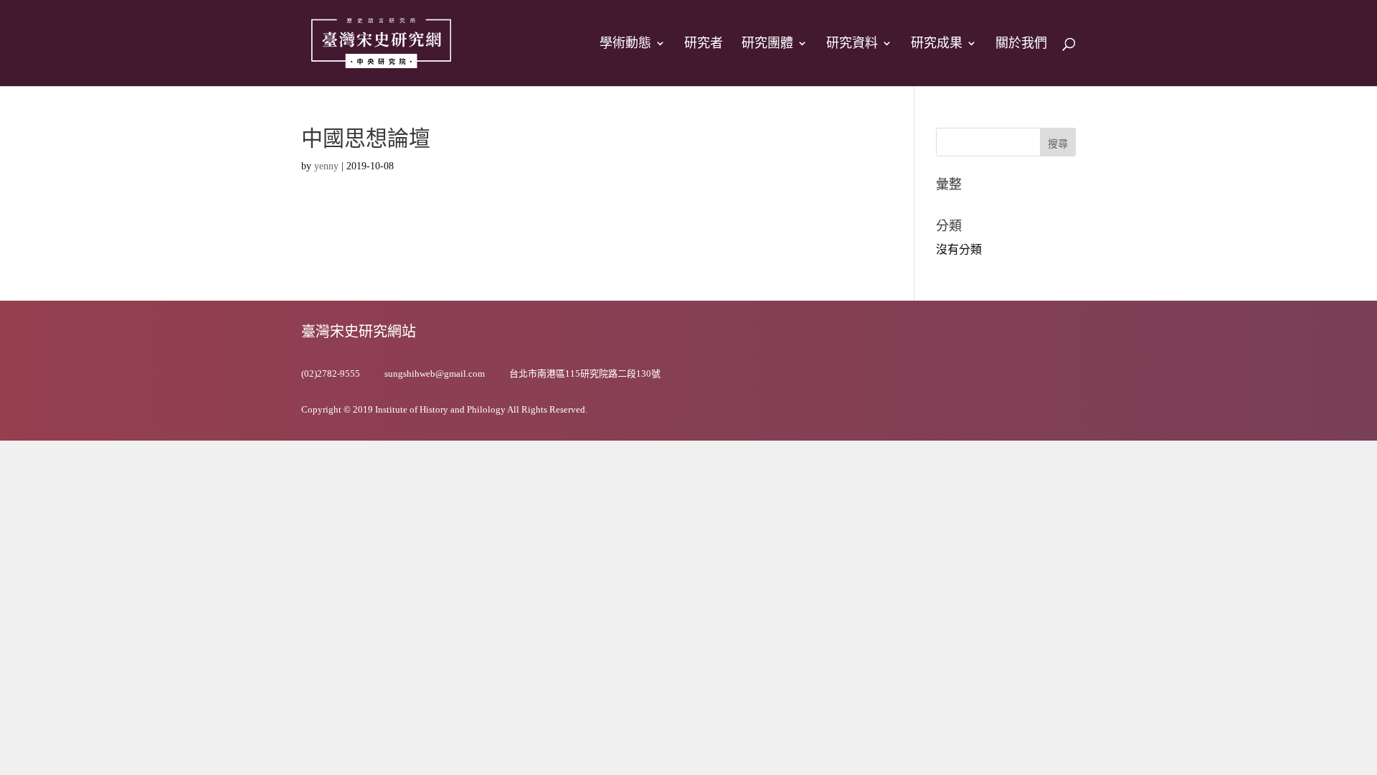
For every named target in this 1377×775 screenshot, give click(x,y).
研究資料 (852, 44)
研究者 (703, 44)
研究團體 (767, 44)
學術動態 (625, 44)
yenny (326, 166)
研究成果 (936, 44)
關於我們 (1021, 44)
